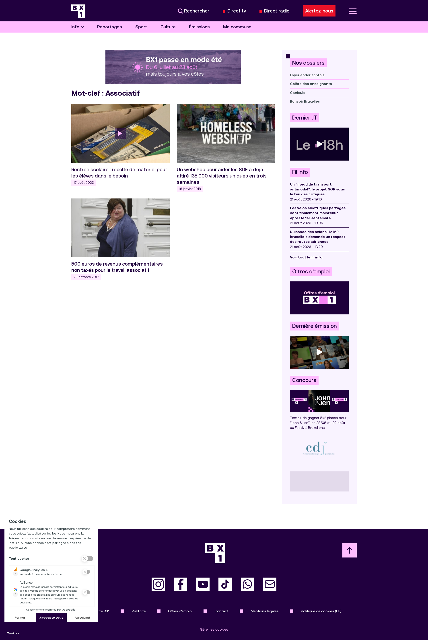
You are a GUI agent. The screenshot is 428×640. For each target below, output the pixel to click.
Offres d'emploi (180, 611)
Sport (141, 27)
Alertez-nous (319, 11)
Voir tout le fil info (306, 257)
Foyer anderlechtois (307, 75)
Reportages (109, 27)
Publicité (139, 611)
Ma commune (237, 27)
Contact (221, 611)
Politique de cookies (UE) (321, 611)
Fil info (300, 172)
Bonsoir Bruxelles (305, 101)
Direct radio (277, 11)
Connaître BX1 (98, 611)
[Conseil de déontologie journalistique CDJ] (319, 448)
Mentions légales (265, 611)
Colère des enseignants (311, 83)
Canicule (297, 92)
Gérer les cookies (214, 629)
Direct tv (236, 11)
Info (75, 27)
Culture (168, 27)
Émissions (199, 27)
